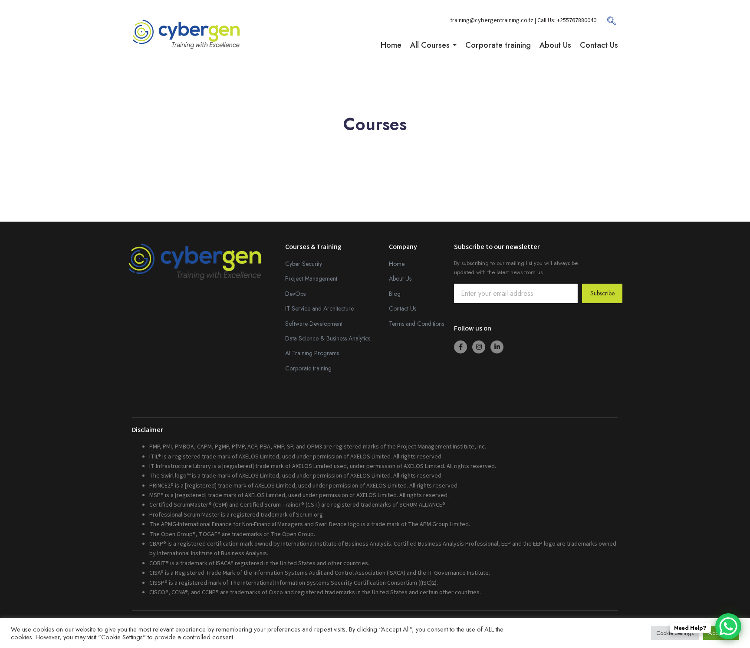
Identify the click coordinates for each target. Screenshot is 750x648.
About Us (400, 278)
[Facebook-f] (460, 346)
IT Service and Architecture (319, 308)
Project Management (311, 278)
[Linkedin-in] (496, 346)
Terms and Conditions (416, 323)
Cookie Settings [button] (675, 633)
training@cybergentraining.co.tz (492, 20)
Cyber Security (303, 263)
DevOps (295, 293)
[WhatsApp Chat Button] (728, 626)
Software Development (313, 323)
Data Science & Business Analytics (327, 338)
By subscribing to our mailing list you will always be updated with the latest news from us (516, 267)
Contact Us (402, 308)
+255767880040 (576, 20)
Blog (395, 293)
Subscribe (602, 293)
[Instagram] (478, 346)
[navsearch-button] (607, 24)
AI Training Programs (312, 353)
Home (397, 263)
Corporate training (308, 368)
